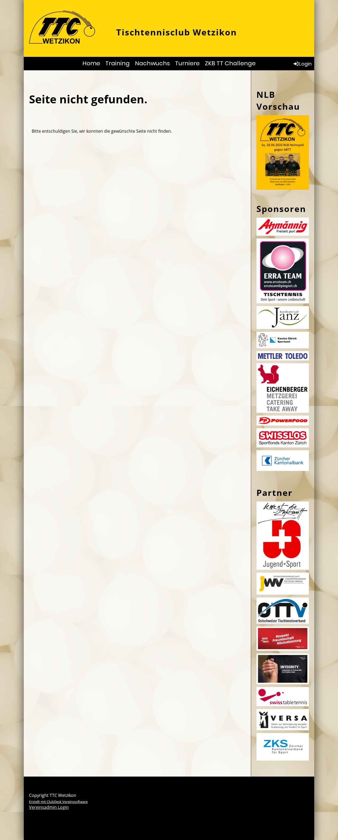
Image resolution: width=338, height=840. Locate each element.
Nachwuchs (152, 63)
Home (91, 63)
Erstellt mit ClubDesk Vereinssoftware (58, 801)
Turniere (187, 63)
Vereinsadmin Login (49, 807)
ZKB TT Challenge (230, 63)
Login (305, 64)
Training (117, 63)
